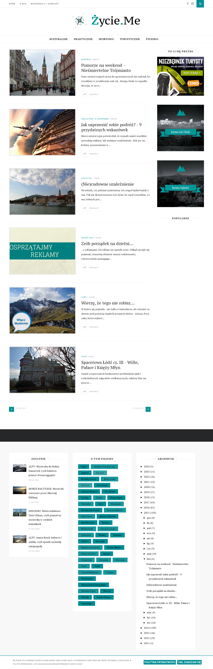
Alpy (83, 466)
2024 (147, 466)
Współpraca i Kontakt (45, 3)
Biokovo (85, 485)
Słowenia (120, 559)
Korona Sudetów (115, 510)
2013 (147, 633)
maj (149, 553)
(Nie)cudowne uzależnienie (107, 184)
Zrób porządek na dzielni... (107, 243)
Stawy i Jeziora (88, 553)
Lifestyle (86, 178)
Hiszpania (116, 503)
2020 (147, 487)
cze (149, 548)
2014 (147, 627)
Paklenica (86, 534)
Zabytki (85, 597)
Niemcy (105, 522)
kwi (149, 559)
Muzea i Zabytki (107, 516)
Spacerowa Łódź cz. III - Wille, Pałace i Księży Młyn (110, 364)
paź (149, 528)
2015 (147, 512)
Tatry (84, 566)
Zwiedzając (86, 603)
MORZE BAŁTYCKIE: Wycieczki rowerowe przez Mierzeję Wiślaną (46, 493)
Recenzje (100, 541)
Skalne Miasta (114, 547)
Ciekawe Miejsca (89, 491)
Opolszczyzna (108, 528)
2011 (147, 643)
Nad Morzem (87, 522)
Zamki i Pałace (104, 597)
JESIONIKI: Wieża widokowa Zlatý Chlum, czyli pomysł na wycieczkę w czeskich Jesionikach (45, 517)
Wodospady (87, 578)
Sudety (106, 553)
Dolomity (85, 503)
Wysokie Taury (88, 590)
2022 (147, 476)
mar (149, 612)
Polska (84, 541)
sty (149, 622)
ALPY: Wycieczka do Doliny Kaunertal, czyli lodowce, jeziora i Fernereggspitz (44, 471)
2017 (147, 502)
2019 (147, 492)
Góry (84, 297)
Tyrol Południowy (90, 572)
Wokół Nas (87, 237)
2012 (147, 638)
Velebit (109, 572)
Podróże (117, 534)
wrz (149, 533)
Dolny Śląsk (116, 497)
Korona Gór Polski (90, 510)
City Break (110, 491)
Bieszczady (109, 478)
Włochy (107, 590)
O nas (23, 3)
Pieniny (102, 534)
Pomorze (86, 59)
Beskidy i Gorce (88, 478)
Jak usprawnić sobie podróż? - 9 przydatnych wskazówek (111, 127)
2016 (147, 507)
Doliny (99, 497)
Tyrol (97, 566)
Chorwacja (102, 485)
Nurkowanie (87, 528)
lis (148, 523)
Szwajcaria (86, 559)
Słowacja (103, 559)
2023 (147, 471)
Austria (84, 472)
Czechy (84, 497)
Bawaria (100, 472)
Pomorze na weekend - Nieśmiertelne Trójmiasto (106, 67)
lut (149, 617)
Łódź (84, 356)
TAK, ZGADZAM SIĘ (189, 662)
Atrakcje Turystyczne (104, 466)
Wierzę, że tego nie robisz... (108, 303)
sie (148, 538)
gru (149, 517)
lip (148, 543)
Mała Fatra (86, 516)
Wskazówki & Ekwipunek (95, 119)
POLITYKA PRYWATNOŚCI (159, 662)
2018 (147, 497)
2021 (147, 482)
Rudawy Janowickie (90, 547)
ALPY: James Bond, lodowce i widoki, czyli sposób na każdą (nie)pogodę (45, 542)
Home (12, 3)
